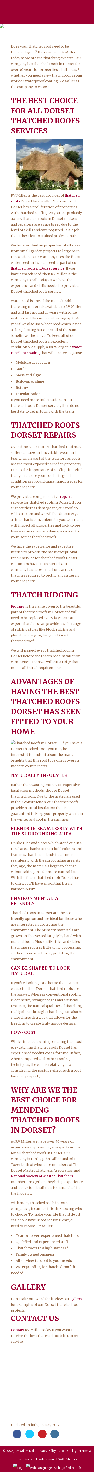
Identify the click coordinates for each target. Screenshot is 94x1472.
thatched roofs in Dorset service (37, 268)
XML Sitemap (67, 1459)
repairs (66, 496)
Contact (17, 1330)
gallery (76, 1299)
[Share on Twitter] (29, 1437)
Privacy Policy (46, 1451)
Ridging (18, 606)
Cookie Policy (68, 1451)
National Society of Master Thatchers (42, 1176)
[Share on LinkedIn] (54, 1437)
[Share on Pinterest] (42, 1437)
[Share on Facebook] (17, 1437)
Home (25, 38)
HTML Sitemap (44, 1459)
